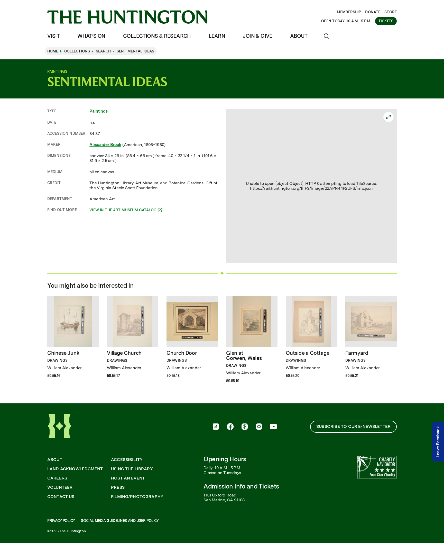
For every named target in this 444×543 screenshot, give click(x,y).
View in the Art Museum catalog (122, 211)
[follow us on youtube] (273, 427)
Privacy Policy (61, 521)
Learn (217, 36)
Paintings (98, 111)
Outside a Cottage (307, 353)
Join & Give (257, 36)
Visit (53, 36)
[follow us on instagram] (259, 427)
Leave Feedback (438, 441)
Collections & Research (157, 36)
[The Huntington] (127, 17)
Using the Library (132, 469)
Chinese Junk (63, 353)
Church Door (181, 353)
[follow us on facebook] (230, 427)
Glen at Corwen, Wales (244, 355)
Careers (57, 478)
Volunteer (59, 487)
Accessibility (127, 460)
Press (118, 487)
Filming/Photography (137, 497)
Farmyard (356, 353)
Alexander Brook (105, 144)
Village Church (124, 353)
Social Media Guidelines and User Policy (120, 521)
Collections (77, 51)
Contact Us (61, 497)
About (298, 36)
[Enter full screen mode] (388, 117)
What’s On (91, 36)
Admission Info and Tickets (241, 486)
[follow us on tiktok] (216, 427)
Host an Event (128, 478)
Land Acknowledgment (75, 469)
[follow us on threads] (244, 427)
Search (103, 51)
